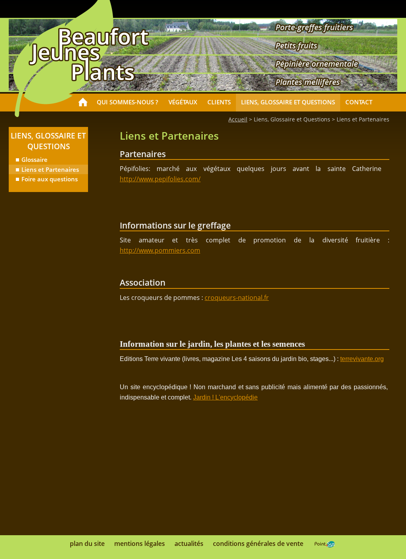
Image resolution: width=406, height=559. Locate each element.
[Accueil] (83, 102)
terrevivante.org (362, 358)
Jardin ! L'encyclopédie (225, 397)
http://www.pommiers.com (160, 250)
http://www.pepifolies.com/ (160, 179)
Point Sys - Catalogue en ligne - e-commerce (324, 544)
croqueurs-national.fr (237, 297)
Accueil (237, 119)
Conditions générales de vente (258, 543)
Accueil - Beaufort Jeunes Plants (89, 54)
